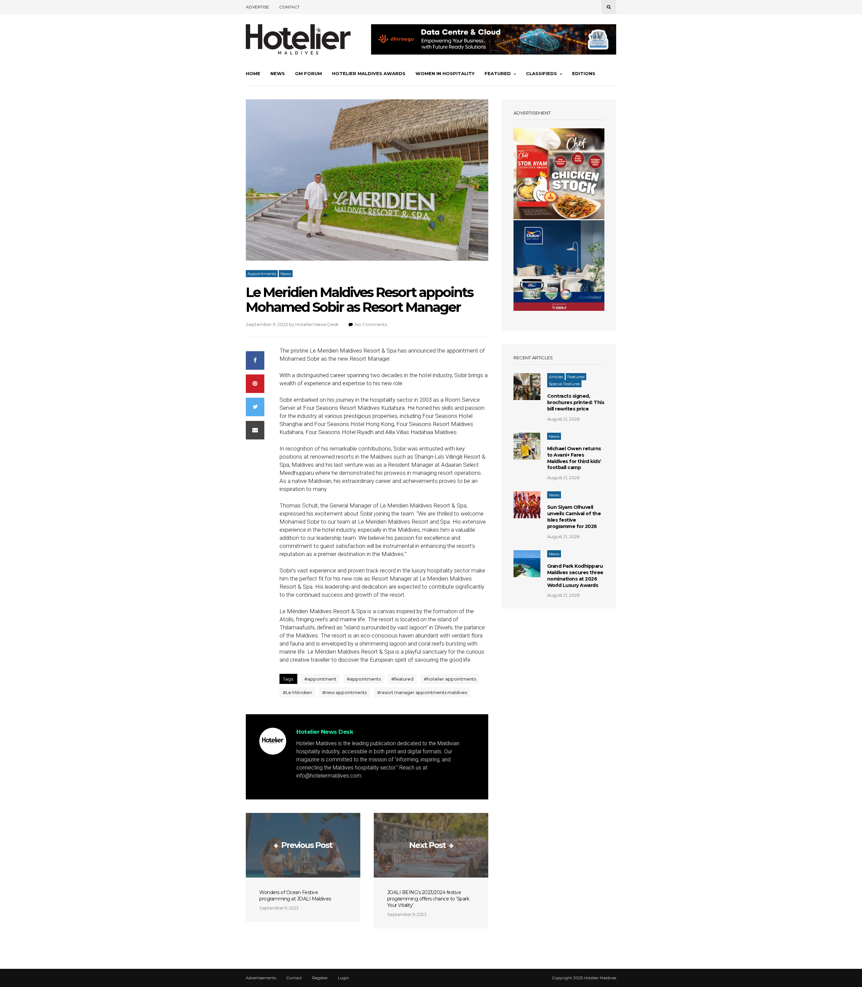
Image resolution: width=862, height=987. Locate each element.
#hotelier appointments (450, 679)
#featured (402, 679)
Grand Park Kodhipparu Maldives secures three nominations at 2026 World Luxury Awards (575, 575)
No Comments (371, 324)
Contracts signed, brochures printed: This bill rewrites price (575, 402)
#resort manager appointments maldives (422, 692)
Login (343, 978)
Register (320, 978)
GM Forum (308, 73)
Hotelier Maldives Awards (368, 73)
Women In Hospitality (445, 73)
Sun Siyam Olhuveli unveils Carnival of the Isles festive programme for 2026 (574, 516)
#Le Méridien (297, 692)
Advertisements (261, 978)
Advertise (257, 6)
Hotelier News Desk (317, 324)
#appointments (364, 679)
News (277, 73)
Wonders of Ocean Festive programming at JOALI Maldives (295, 895)
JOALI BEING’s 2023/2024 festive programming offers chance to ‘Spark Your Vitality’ (428, 898)
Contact (289, 6)
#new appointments (344, 692)
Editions (583, 73)
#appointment (320, 679)
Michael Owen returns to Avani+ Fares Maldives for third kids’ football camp (574, 458)
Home (253, 73)
